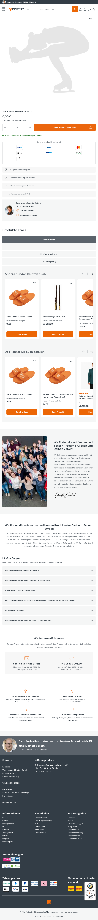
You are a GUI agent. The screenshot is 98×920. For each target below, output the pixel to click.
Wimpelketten (73, 827)
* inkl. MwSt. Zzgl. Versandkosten (14, 121)
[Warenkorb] (93, 10)
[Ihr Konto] (85, 10)
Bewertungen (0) (49, 262)
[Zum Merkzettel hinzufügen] (90, 19)
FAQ (3, 827)
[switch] (90, 897)
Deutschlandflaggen (75, 824)
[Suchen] (75, 9)
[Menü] (4, 9)
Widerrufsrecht (41, 818)
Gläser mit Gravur (75, 839)
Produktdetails (49, 239)
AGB (36, 824)
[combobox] (54, 9)
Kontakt (5, 821)
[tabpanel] (49, 243)
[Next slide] (91, 274)
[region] (49, 61)
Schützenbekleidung (75, 833)
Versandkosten (71, 912)
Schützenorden (73, 830)
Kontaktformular (9, 802)
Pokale (70, 821)
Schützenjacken (74, 836)
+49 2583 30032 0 (27, 211)
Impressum (39, 830)
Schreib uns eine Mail (28, 215)
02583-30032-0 (29, 2)
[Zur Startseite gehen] (16, 9)
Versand (5, 830)
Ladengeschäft (8, 824)
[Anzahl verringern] (5, 127)
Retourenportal (8, 842)
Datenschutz (40, 827)
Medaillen (71, 818)
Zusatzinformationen (49, 254)
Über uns (5, 818)
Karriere (5, 836)
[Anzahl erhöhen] (30, 127)
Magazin (5, 839)
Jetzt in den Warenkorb (65, 127)
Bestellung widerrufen (43, 821)
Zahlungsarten (7, 833)
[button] (49, 570)
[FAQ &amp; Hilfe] (80, 10)
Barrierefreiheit (40, 833)
